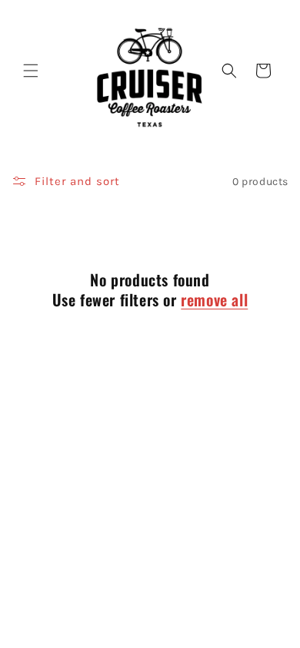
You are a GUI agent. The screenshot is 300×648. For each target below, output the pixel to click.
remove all (214, 299)
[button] (31, 71)
